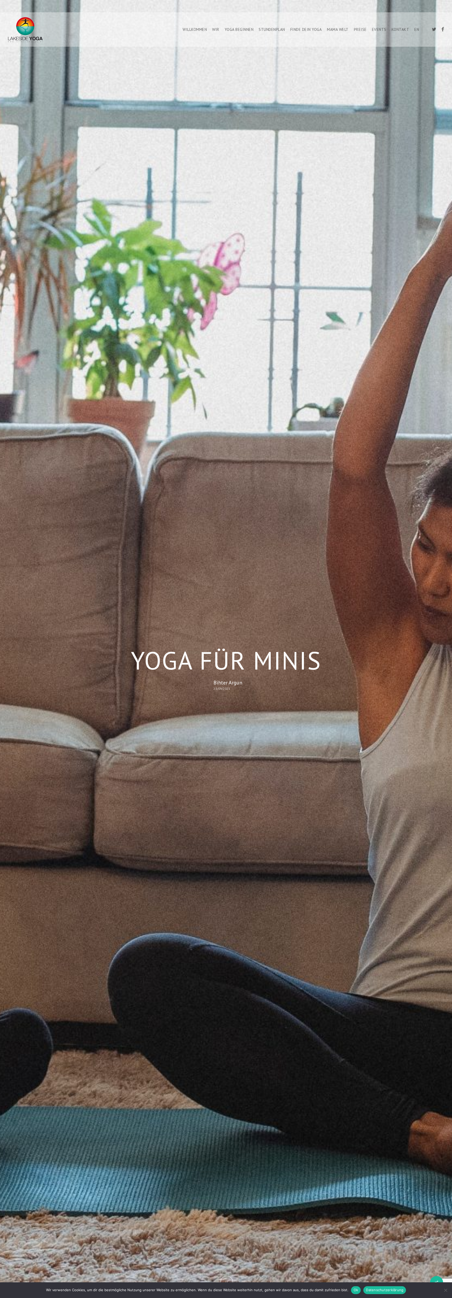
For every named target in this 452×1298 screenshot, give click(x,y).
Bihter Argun (227, 682)
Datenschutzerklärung (384, 1290)
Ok (356, 1290)
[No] (445, 1290)
